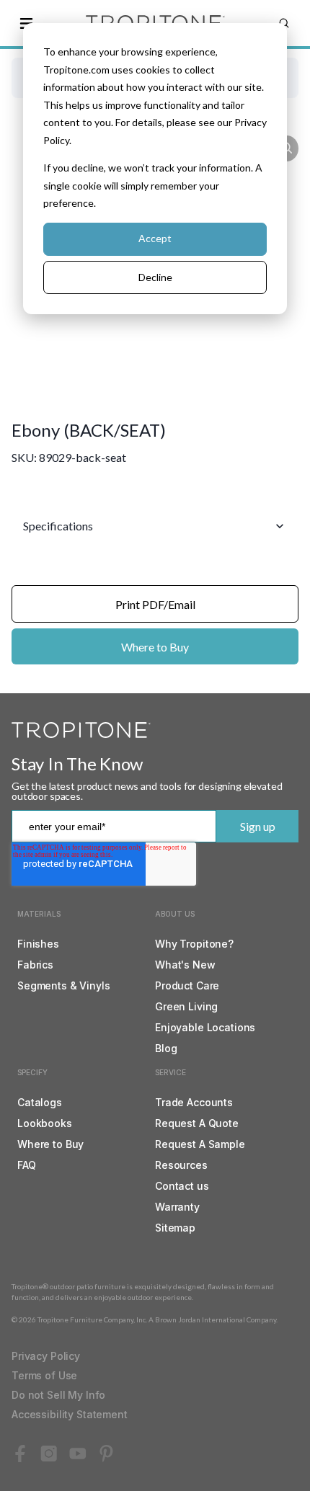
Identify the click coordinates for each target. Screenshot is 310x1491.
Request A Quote (197, 1123)
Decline (155, 277)
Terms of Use (44, 1375)
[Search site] (284, 23)
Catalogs (39, 1102)
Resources (181, 1165)
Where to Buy (155, 647)
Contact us (182, 1186)
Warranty (177, 1207)
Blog (166, 1048)
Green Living (186, 1006)
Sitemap (175, 1227)
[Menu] (26, 23)
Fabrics (35, 964)
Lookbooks (44, 1123)
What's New (185, 964)
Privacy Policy (46, 1356)
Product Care (187, 985)
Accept (155, 238)
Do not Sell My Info (58, 1395)
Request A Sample (200, 1144)
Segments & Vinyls (63, 985)
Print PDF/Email (155, 604)
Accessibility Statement (70, 1414)
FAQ (26, 1165)
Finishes (38, 944)
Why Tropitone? (194, 944)
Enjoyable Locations (205, 1027)
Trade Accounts (194, 1102)
